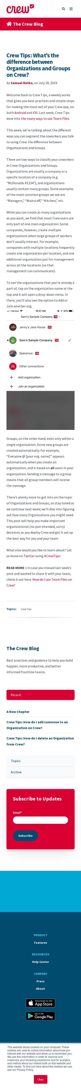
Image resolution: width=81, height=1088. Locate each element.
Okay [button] (41, 1079)
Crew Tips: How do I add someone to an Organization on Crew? (37, 725)
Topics (16, 761)
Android (20, 112)
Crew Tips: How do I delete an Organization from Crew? (40, 741)
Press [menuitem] (40, 981)
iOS (35, 112)
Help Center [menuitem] (40, 962)
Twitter (29, 556)
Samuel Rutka (22, 83)
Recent (16, 695)
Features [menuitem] (40, 943)
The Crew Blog (28, 24)
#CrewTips (52, 556)
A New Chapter (17, 711)
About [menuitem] (40, 989)
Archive (16, 772)
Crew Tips (26, 609)
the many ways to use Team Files (45, 118)
